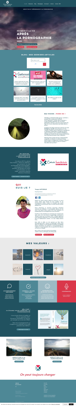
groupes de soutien (43, 194)
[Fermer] (74, 404)
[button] (31, 4)
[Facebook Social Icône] (36, 198)
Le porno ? (46, 127)
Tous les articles (38, 104)
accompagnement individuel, (22, 167)
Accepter (71, 404)
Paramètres (65, 404)
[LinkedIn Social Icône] (39, 198)
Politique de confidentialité (55, 404)
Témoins (45, 390)
